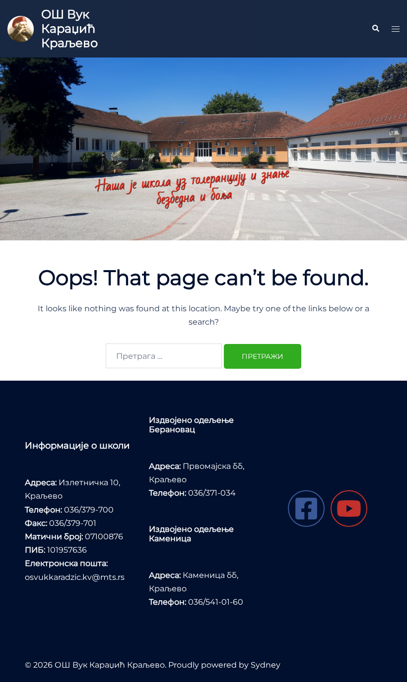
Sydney (265, 665)
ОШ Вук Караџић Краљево (69, 28)
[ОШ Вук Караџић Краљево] (20, 29)
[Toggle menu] (396, 29)
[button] (375, 29)
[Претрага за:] (164, 355)
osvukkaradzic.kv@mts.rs (75, 577)
